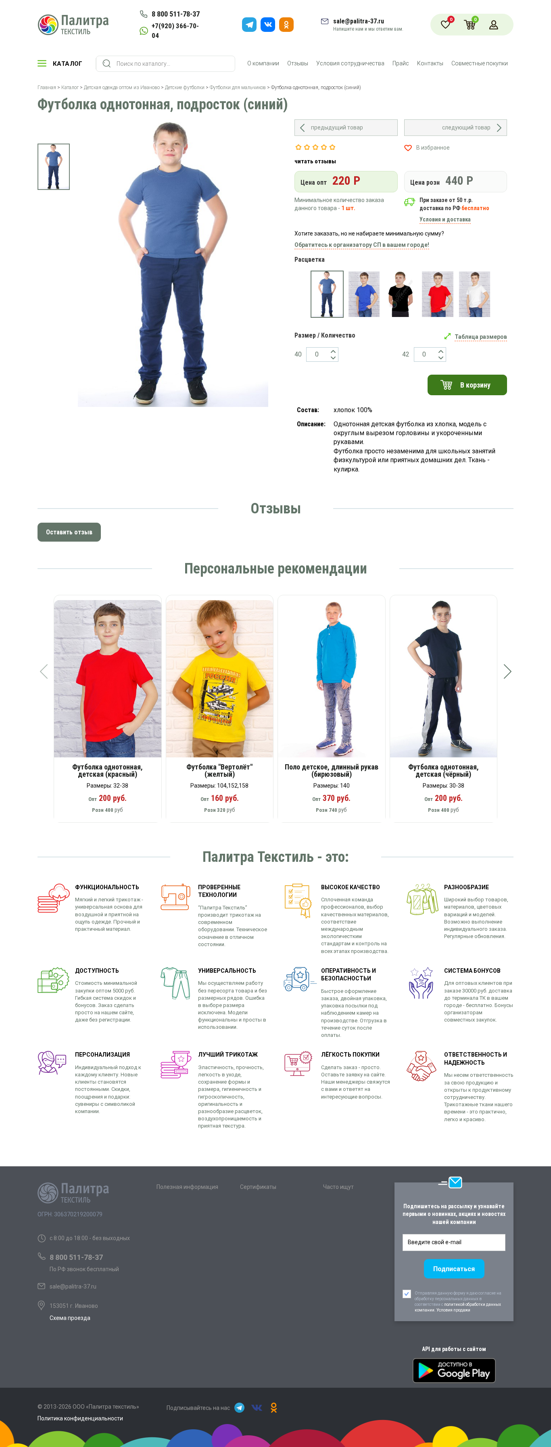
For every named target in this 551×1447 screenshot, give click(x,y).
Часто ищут (338, 1187)
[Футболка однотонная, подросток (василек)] (364, 294)
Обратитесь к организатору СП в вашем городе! (361, 245)
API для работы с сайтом (454, 1349)
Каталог (68, 63)
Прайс (400, 63)
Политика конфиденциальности (80, 1418)
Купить (113, 681)
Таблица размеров (481, 337)
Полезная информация (187, 1187)
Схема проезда (70, 1318)
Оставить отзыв (69, 532)
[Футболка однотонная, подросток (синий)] (327, 294)
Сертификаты (258, 1187)
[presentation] (44, 671)
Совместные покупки (479, 63)
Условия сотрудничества (350, 63)
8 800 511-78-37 (176, 14)
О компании (263, 63)
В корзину (475, 385)
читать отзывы (315, 161)
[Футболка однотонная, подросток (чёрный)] (400, 294)
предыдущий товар (337, 127)
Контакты (430, 63)
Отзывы (297, 63)
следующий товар (466, 127)
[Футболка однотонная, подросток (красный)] (437, 294)
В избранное (433, 147)
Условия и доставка (445, 219)
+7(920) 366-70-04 (175, 31)
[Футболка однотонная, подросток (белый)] (474, 294)
